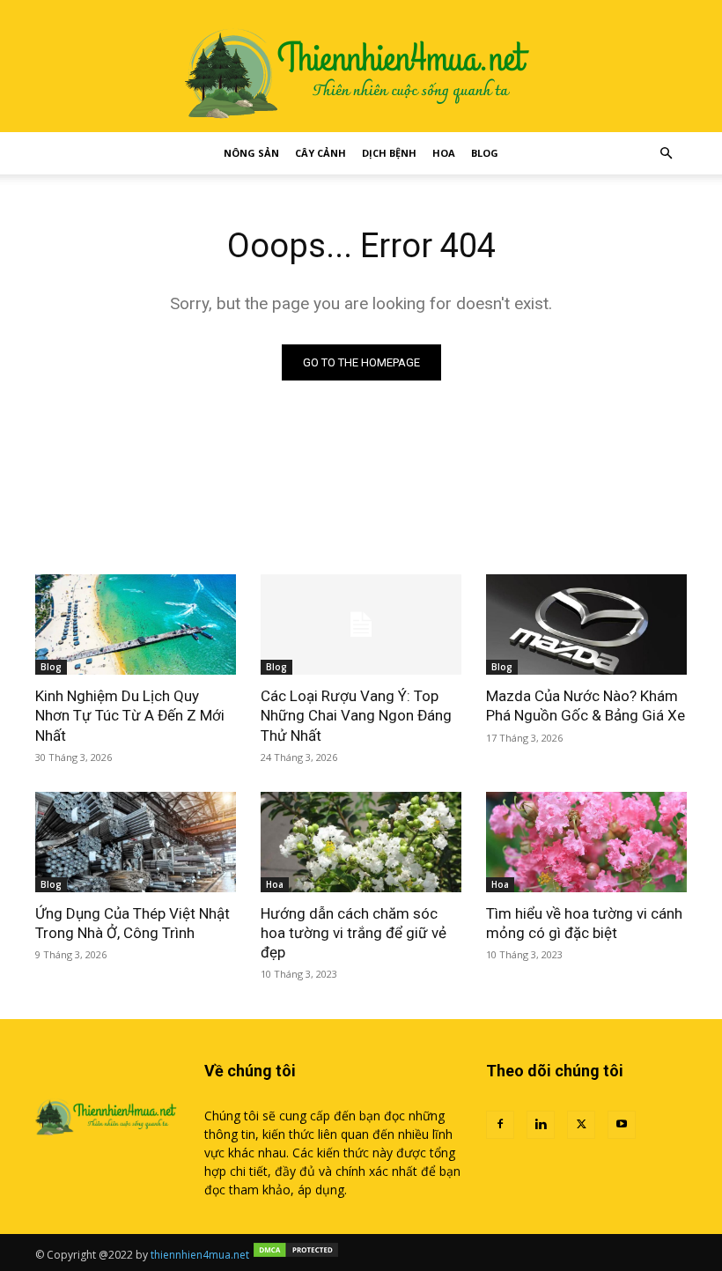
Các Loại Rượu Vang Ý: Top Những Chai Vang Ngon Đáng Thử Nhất (356, 715)
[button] (666, 153)
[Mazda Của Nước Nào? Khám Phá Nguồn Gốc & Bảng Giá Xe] (586, 624)
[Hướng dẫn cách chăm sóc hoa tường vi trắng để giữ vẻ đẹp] (361, 842)
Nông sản (251, 152)
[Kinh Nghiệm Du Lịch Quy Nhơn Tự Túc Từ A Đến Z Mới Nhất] (135, 624)
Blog (484, 152)
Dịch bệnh (389, 152)
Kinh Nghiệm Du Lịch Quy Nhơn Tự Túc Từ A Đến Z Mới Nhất (130, 715)
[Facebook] (500, 1125)
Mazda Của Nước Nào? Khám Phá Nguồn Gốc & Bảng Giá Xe (585, 705)
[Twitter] (581, 1125)
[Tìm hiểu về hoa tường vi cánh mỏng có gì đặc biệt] (586, 842)
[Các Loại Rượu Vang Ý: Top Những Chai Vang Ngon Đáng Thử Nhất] (361, 624)
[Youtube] (622, 1125)
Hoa (443, 152)
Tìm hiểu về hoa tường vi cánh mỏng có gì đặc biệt (584, 923)
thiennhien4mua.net (200, 1254)
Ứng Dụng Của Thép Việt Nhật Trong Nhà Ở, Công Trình (132, 923)
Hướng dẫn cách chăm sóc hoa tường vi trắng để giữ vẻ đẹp (353, 933)
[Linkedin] (541, 1125)
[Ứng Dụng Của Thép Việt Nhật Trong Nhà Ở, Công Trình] (135, 842)
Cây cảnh (320, 152)
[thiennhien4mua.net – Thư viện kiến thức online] (361, 66)
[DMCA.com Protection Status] (296, 1254)
